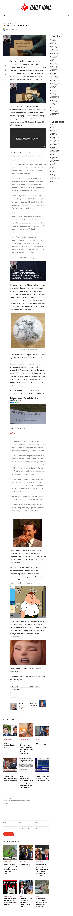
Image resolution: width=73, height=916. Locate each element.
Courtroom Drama (55, 140)
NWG (37, 686)
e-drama (53, 147)
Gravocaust (54, 154)
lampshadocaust (55, 160)
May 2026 (53, 43)
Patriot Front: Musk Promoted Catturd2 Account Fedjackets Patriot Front (9, 901)
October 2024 (54, 70)
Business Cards (15, 686)
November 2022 (55, 97)
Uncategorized (54, 180)
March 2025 (54, 63)
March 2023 (54, 91)
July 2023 (53, 86)
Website (36, 822)
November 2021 (55, 114)
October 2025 (54, 53)
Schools (53, 171)
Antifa (52, 127)
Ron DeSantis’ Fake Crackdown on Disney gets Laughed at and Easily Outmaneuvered (26, 903)
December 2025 (55, 50)
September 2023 (55, 83)
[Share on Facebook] (5, 61)
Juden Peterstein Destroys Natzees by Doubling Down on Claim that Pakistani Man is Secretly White (10, 868)
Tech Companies (55, 175)
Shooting (53, 173)
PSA (52, 168)
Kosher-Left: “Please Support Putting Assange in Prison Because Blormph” (22, 706)
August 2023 (54, 84)
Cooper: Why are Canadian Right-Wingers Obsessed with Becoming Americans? (41, 902)
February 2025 (54, 64)
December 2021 (55, 113)
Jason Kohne (30, 686)
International (54, 157)
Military (53, 161)
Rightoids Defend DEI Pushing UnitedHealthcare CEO (9, 744)
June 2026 (53, 42)
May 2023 (53, 89)
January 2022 (54, 111)
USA (52, 181)
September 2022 (55, 100)
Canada (37, 739)
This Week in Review (56, 178)
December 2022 (55, 96)
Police (52, 167)
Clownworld (54, 136)
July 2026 (53, 40)
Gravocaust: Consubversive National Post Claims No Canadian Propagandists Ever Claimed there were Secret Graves (26, 782)
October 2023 (54, 82)
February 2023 (54, 93)
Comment (5, 803)
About (36, 15)
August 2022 (54, 101)
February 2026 (54, 47)
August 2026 (54, 39)
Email (20, 822)
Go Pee (22, 686)
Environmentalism (55, 151)
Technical (53, 177)
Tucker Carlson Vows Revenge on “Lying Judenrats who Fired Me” (42, 779)
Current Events (54, 146)
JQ (52, 158)
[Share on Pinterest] (5, 70)
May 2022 (53, 106)
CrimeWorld (54, 144)
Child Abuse (54, 134)
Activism (53, 124)
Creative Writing (55, 143)
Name (4, 822)
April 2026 (53, 45)
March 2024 (54, 76)
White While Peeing (16, 689)
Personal (53, 164)
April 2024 (53, 74)
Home (9, 15)
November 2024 (55, 69)
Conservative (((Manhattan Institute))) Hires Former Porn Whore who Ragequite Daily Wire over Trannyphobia (26, 747)
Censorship (54, 133)
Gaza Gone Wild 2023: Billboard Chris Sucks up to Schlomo (10, 778)
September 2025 (55, 55)
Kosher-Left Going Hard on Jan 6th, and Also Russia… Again (33, 703)
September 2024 (55, 72)
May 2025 (53, 60)
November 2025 (55, 52)
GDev (52, 153)
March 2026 (54, 46)
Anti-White (54, 126)
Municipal (53, 163)
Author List (14, 15)
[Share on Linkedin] (5, 74)
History (53, 155)
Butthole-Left (54, 130)
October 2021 (54, 116)
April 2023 (53, 90)
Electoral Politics (55, 148)
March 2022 (54, 109)
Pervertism (53, 165)
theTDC (8, 29)
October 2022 (54, 99)
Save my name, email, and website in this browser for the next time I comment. (23, 828)
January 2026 (54, 49)
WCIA (12, 433)
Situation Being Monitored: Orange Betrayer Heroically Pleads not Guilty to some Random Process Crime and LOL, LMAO (42, 869)
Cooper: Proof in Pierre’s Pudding (25, 865)
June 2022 (53, 104)
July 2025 (53, 57)
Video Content (54, 182)
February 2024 (54, 77)
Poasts (20, 15)
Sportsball (53, 174)
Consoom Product (55, 137)
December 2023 (55, 80)
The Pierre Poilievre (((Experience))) (42, 743)
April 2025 (53, 62)
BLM (52, 128)
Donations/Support (28, 15)
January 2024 (54, 79)
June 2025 (53, 59)
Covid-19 (53, 141)
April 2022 (53, 107)
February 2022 (54, 110)
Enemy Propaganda (55, 150)
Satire (52, 170)
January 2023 (54, 94)
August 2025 (54, 56)
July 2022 (53, 103)
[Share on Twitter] (5, 65)
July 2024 (53, 73)
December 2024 (55, 67)
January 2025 (54, 66)
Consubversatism (7, 23)
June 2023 (53, 87)
